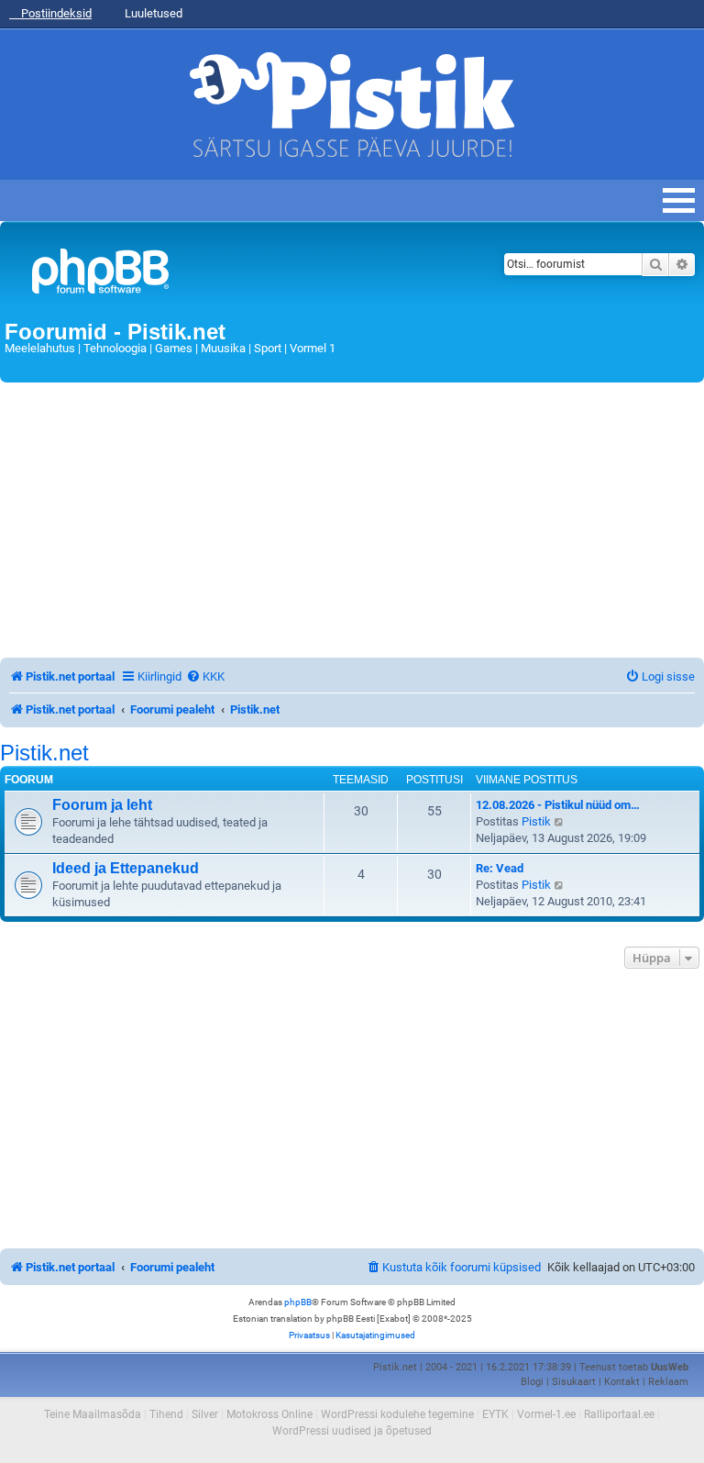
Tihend (166, 1414)
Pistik (536, 821)
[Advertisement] (352, 520)
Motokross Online (269, 1414)
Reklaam (668, 1382)
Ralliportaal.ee (619, 1414)
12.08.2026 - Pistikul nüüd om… (558, 805)
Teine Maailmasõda (92, 1414)
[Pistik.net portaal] (230, 275)
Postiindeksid (55, 13)
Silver (205, 1414)
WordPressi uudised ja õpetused (352, 1430)
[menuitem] (205, 676)
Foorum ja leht (102, 805)
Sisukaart (574, 1382)
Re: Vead (499, 868)
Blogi (532, 1382)
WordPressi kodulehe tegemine (397, 1414)
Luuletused (152, 13)
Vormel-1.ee (546, 1414)
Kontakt (622, 1382)
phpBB (298, 1302)
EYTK (495, 1414)
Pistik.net (44, 753)
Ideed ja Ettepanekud (125, 868)
